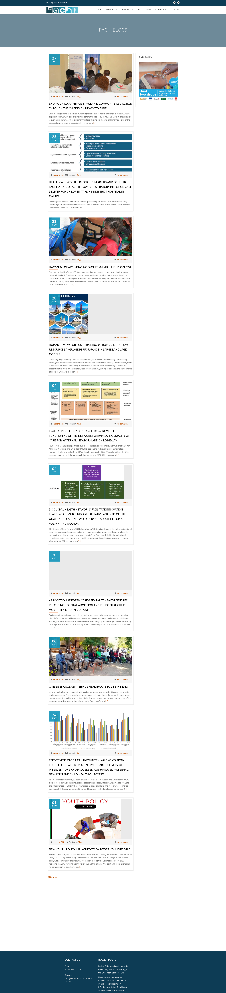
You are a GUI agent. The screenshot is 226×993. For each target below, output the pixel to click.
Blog (137, 10)
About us (110, 10)
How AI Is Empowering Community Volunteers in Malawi (90, 267)
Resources (149, 10)
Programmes (125, 10)
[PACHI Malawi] (62, 10)
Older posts (53, 877)
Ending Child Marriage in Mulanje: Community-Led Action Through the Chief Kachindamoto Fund (113, 969)
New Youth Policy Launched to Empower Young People (89, 849)
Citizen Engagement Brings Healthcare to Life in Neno (88, 686)
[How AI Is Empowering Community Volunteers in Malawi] (90, 236)
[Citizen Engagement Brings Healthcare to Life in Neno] (90, 656)
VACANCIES (162, 10)
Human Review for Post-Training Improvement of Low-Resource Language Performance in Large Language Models (89, 349)
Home (99, 10)
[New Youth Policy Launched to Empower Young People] (85, 818)
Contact (176, 10)
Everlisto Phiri (59, 842)
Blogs (79, 96)
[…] (94, 123)
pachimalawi (58, 96)
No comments (123, 96)
